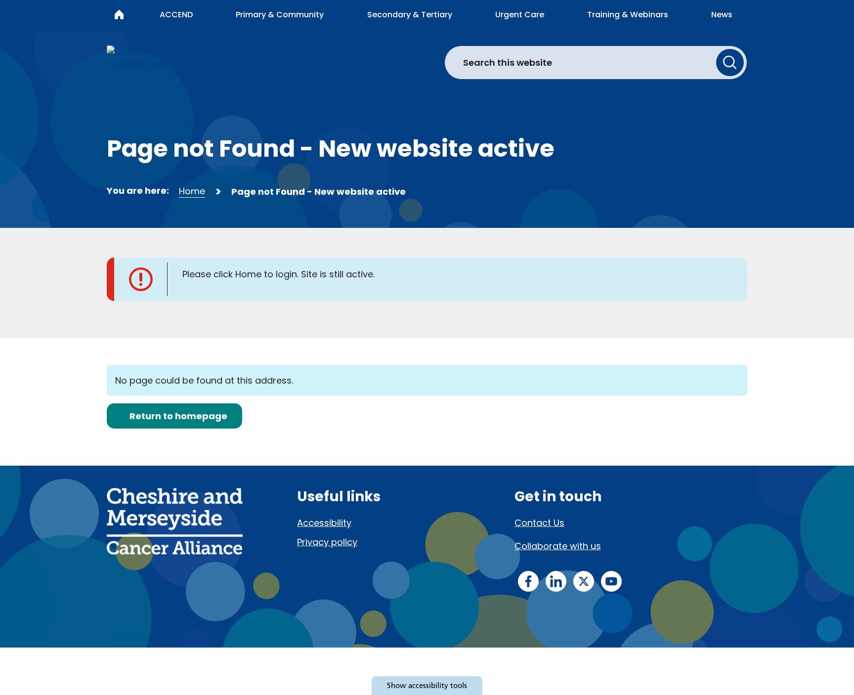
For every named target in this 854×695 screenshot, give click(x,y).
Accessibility (324, 523)
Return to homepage (178, 416)
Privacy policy (327, 542)
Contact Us (539, 523)
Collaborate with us (557, 546)
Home (192, 191)
